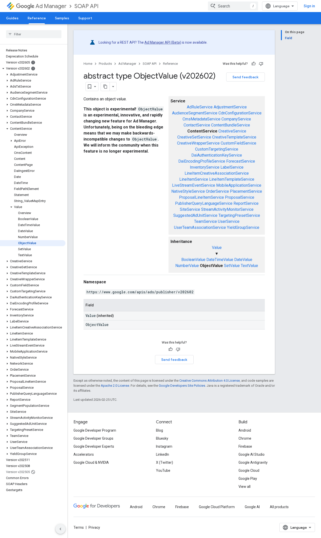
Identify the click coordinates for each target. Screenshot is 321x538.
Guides (12, 18)
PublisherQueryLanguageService (203, 203)
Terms (78, 527)
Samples (62, 18)
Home (88, 63)
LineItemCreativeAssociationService (217, 173)
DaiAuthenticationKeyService (216, 155)
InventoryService (204, 167)
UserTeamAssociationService (200, 227)
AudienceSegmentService (194, 113)
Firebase (245, 446)
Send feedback (245, 77)
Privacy (94, 527)
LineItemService (193, 179)
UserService (228, 221)
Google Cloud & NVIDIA (91, 462)
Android (244, 430)
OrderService (217, 191)
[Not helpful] (261, 64)
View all (244, 487)
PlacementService (246, 191)
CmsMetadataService (201, 119)
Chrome (244, 438)
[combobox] (233, 6)
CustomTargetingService (216, 149)
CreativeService (232, 131)
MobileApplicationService (238, 185)
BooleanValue (193, 259)
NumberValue (187, 265)
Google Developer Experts (93, 446)
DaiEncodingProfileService (201, 161)
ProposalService (239, 197)
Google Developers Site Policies (182, 385)
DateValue (243, 259)
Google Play (247, 479)
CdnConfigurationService (240, 113)
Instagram (164, 446)
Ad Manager (51, 6)
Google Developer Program (94, 430)
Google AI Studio (251, 454)
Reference (37, 18)
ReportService (246, 203)
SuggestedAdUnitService (195, 215)
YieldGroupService (243, 227)
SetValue (232, 265)
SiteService (190, 209)
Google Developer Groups (93, 438)
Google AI (252, 507)
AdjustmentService (230, 107)
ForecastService (240, 161)
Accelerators (83, 454)
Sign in (309, 6)
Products (105, 63)
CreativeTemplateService (234, 137)
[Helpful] (253, 64)
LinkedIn (162, 454)
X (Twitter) (164, 462)
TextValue (249, 265)
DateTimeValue (219, 259)
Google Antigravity (253, 462)
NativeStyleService (188, 191)
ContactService (197, 125)
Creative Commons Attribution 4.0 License (209, 380)
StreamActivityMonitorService (227, 209)
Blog (159, 430)
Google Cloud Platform (217, 507)
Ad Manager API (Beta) (162, 42)
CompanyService (236, 119)
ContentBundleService (230, 125)
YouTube (163, 470)
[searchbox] (33, 34)
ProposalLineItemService (201, 197)
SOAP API (86, 6)
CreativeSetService (194, 137)
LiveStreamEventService (193, 185)
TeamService (205, 221)
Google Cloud (248, 470)
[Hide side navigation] (60, 529)
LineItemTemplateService (231, 179)
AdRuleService (200, 107)
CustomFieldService (238, 143)
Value (217, 247)
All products (279, 507)
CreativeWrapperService (198, 143)
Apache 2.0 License (115, 385)
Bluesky (162, 438)
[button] (32, 68)
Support (85, 18)
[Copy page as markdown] (105, 86)
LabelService (232, 167)
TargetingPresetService (239, 215)
